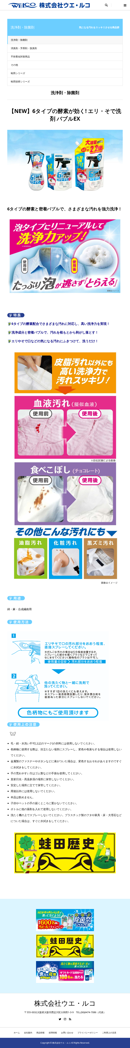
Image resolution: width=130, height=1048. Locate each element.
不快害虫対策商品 (20, 56)
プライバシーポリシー (88, 1032)
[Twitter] (60, 1019)
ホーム (17, 1032)
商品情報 (40, 1032)
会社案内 (28, 1032)
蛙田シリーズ (18, 73)
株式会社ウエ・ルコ (65, 1003)
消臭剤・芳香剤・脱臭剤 (24, 48)
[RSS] (70, 1019)
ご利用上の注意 (109, 1032)
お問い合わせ (67, 1032)
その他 (14, 64)
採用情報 (53, 1032)
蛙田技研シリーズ (20, 81)
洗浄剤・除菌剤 (19, 39)
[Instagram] (65, 1019)
